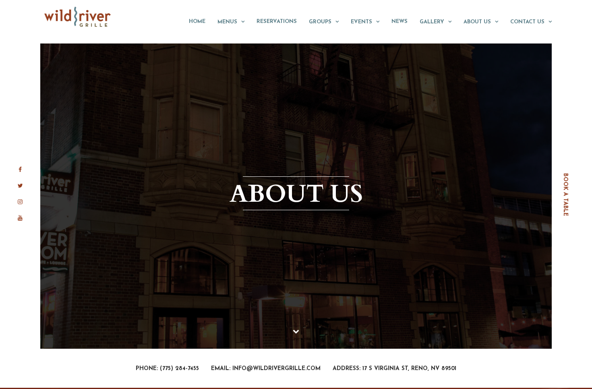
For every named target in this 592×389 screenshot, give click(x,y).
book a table (565, 194)
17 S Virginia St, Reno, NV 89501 (409, 369)
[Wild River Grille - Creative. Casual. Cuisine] (78, 16)
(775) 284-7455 (179, 369)
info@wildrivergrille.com (276, 369)
